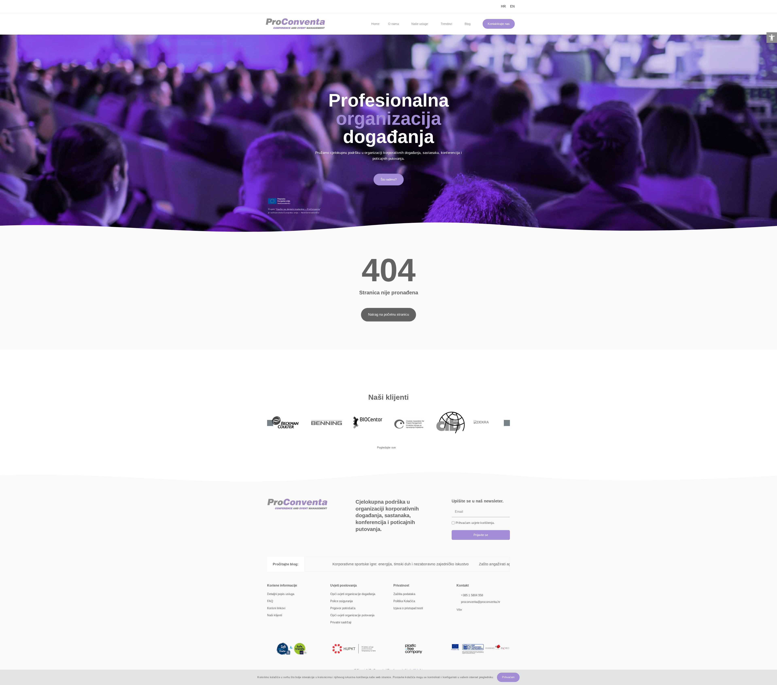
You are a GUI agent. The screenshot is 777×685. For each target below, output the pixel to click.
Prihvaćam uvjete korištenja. (475, 522)
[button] (771, 37)
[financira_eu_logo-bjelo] (279, 199)
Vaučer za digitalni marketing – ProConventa (298, 209)
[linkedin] (488, 6)
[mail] (268, 6)
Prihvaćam (508, 677)
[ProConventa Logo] (295, 20)
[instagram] (475, 6)
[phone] (275, 6)
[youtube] (482, 6)
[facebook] (468, 6)
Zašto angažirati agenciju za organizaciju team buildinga (423, 564)
